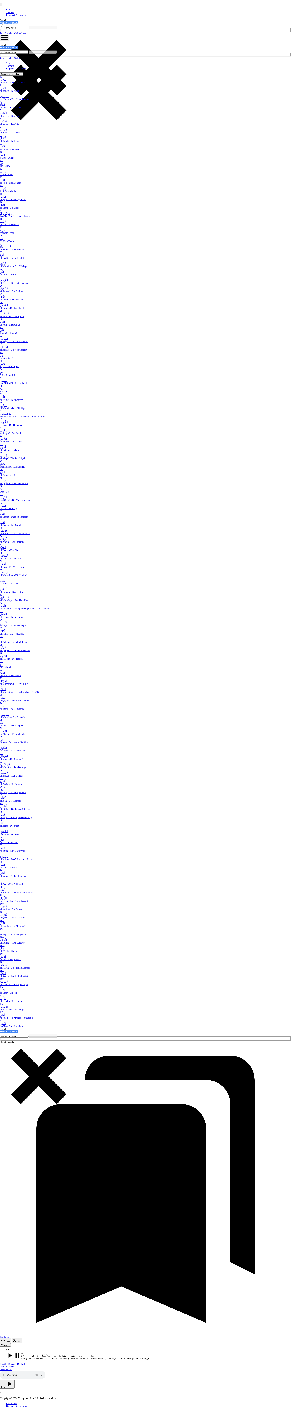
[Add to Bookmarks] (22, 1353)
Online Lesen (20, 33)
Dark (19, 1342)
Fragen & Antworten (16, 15)
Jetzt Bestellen (7, 33)
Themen (10, 12)
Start (8, 9)
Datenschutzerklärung (16, 1406)
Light (7, 1342)
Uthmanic (5, 1345)
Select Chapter (11, 74)
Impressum (11, 1403)
